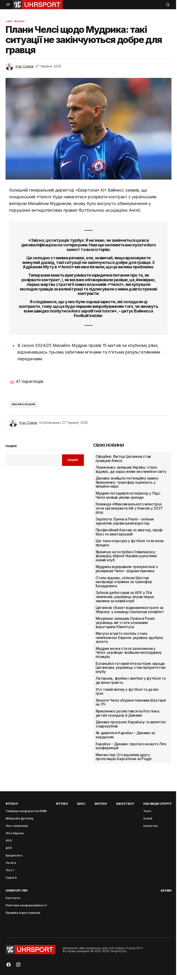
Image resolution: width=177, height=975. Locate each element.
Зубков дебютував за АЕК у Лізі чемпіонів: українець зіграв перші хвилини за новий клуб (125, 597)
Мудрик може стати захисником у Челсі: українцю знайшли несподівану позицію (129, 653)
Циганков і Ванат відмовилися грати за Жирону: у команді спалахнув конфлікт (130, 610)
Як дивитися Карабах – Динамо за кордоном (125, 735)
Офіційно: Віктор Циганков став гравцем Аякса (123, 459)
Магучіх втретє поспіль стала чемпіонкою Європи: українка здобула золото (129, 638)
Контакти (13, 898)
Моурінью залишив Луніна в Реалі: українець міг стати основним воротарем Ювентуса (125, 623)
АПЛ (9, 21)
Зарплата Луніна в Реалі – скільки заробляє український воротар (125, 521)
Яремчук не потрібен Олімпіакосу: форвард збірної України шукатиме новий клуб (126, 556)
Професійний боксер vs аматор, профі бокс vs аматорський (129, 532)
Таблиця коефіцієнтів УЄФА (26, 811)
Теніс (147, 811)
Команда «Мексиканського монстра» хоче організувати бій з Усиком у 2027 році (129, 508)
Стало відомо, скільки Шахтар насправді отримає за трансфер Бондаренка (124, 582)
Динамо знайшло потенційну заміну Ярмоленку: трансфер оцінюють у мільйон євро (127, 482)
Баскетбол (125, 803)
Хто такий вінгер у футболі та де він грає (127, 692)
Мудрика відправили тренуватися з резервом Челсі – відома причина (127, 569)
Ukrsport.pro (17, 890)
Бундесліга (14, 855)
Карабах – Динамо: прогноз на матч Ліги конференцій (131, 746)
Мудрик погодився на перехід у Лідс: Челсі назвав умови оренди (128, 495)
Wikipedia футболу (19, 818)
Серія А (11, 877)
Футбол (19, 21)
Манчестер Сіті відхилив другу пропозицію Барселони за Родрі (124, 757)
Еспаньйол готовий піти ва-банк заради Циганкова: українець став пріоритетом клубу (130, 668)
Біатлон (100, 803)
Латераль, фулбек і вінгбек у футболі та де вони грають (131, 680)
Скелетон (150, 826)
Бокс (81, 803)
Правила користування (23, 912)
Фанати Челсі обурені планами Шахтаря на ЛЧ (131, 702)
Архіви (166, 890)
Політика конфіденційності (26, 905)
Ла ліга (11, 863)
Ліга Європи (15, 833)
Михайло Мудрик (24, 404)
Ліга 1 (10, 870)
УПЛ (9, 840)
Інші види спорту (157, 803)
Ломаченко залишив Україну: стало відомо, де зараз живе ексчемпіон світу (131, 469)
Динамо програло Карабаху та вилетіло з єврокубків (131, 724)
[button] (8, 4)
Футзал (62, 803)
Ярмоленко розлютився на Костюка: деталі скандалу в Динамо (128, 713)
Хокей (147, 818)
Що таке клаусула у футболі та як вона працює (130, 543)
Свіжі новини (108, 445)
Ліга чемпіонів (17, 826)
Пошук (73, 460)
